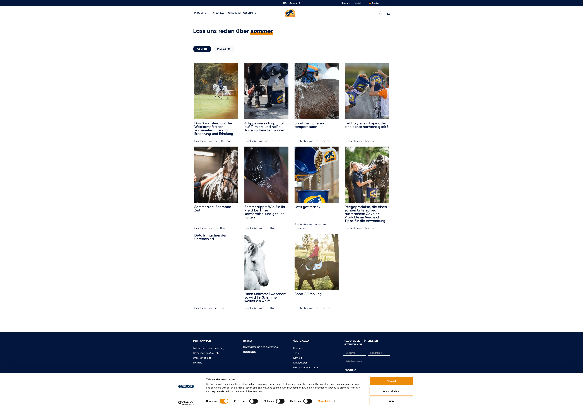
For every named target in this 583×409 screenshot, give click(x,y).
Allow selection (391, 391)
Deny (391, 401)
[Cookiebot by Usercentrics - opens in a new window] (186, 403)
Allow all (391, 381)
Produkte (200, 13)
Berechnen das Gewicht (206, 353)
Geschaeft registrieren (305, 367)
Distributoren (300, 362)
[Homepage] (290, 12)
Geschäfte (249, 13)
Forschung (234, 13)
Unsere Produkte (202, 357)
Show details (324, 401)
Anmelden (350, 369)
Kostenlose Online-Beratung (208, 348)
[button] (380, 13)
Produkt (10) (223, 48)
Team (296, 353)
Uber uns (298, 348)
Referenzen (249, 351)
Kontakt (358, 3)
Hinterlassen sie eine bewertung (260, 346)
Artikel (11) (202, 48)
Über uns (345, 3)
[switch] (253, 401)
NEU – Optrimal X (291, 3)
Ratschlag (218, 13)
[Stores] (388, 13)
